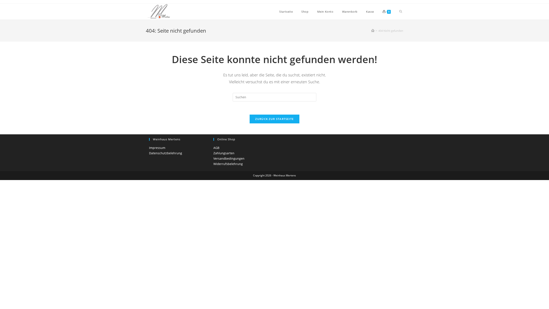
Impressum (157, 148)
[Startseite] (372, 31)
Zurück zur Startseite (274, 119)
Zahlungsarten (223, 153)
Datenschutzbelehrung (165, 153)
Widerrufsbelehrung (228, 164)
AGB (216, 148)
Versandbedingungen (228, 158)
